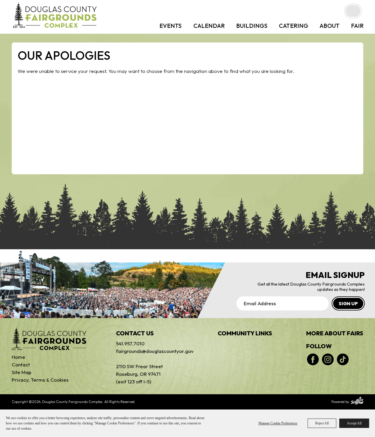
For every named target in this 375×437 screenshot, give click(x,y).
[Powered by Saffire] (357, 401)
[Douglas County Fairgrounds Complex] (55, 15)
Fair (357, 25)
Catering (293, 25)
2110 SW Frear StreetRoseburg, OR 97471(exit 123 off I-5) (139, 374)
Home (18, 357)
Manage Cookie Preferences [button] (277, 423)
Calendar (209, 25)
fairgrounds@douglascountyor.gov (149, 351)
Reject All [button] (322, 423)
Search (353, 11)
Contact (21, 364)
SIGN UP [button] (348, 303)
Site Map (21, 372)
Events (170, 25)
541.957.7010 (130, 343)
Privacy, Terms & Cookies (40, 380)
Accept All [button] (354, 423)
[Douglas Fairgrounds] (49, 338)
